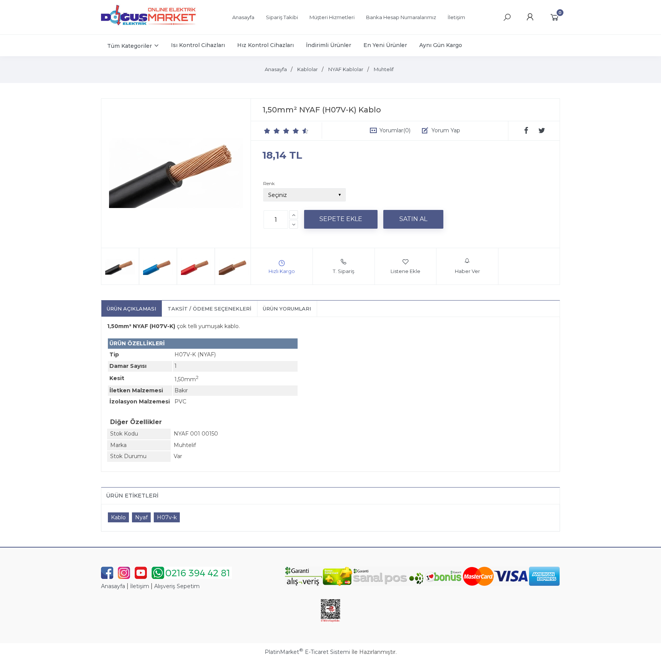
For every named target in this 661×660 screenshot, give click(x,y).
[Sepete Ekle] (341, 219)
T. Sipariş (343, 271)
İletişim (139, 586)
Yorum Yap (445, 130)
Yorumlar (394, 130)
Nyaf (141, 517)
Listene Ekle (405, 271)
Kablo (118, 517)
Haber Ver (467, 271)
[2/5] (272, 130)
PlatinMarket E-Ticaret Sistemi (307, 652)
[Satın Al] (413, 219)
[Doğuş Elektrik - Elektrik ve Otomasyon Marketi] (149, 28)
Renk (269, 183)
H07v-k (167, 517)
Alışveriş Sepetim (177, 586)
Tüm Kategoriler (129, 45)
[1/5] (267, 130)
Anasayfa (113, 586)
